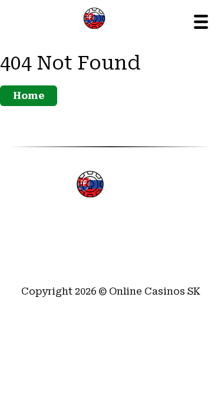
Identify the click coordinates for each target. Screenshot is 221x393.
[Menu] (201, 21)
